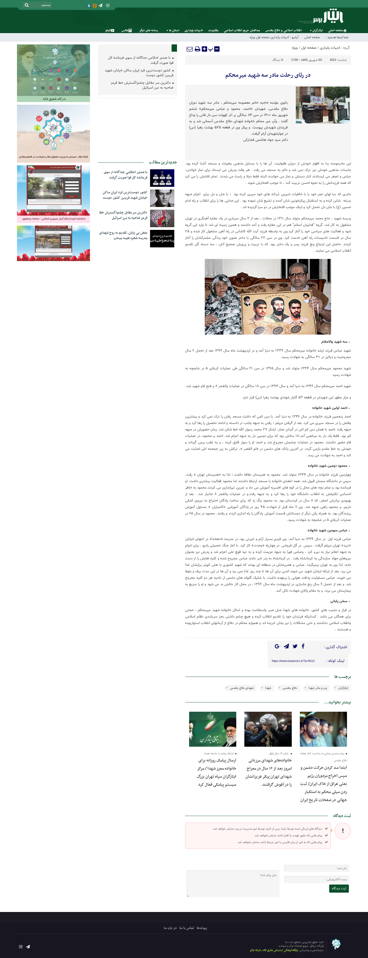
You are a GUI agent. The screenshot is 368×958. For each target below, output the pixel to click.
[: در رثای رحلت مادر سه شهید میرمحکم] (190, 49)
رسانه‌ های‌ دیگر (148, 30)
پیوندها (202, 928)
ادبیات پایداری (194, 30)
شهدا (268, 688)
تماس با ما (186, 928)
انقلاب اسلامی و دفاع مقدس (283, 30)
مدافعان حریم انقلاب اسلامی (242, 30)
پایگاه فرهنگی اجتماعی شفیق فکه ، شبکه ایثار (274, 950)
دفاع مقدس (290, 688)
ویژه (252, 37)
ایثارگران (318, 30)
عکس (124, 30)
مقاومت (213, 30)
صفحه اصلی (335, 30)
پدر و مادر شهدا (317, 688)
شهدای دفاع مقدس (242, 688)
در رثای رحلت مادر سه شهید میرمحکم (268, 75)
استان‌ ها (174, 30)
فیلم (108, 30)
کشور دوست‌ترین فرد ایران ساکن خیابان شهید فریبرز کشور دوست (139, 73)
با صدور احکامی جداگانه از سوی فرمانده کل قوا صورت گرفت (140, 60)
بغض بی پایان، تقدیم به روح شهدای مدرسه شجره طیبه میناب (123, 235)
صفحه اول (262, 37)
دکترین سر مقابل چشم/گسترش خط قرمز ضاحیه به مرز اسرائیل (142, 85)
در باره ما (170, 928)
